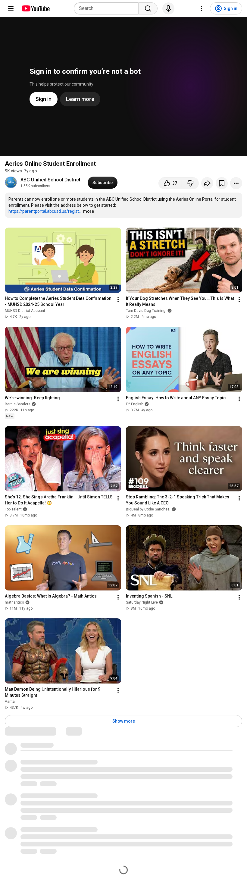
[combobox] (108, 8)
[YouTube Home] (35, 8)
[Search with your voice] (168, 8)
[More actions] (236, 183)
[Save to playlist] (222, 183)
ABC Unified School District (50, 180)
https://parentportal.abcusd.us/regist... (45, 211)
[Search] (148, 8)
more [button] (88, 211)
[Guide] (10, 8)
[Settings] (201, 8)
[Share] (207, 183)
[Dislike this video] (190, 183)
